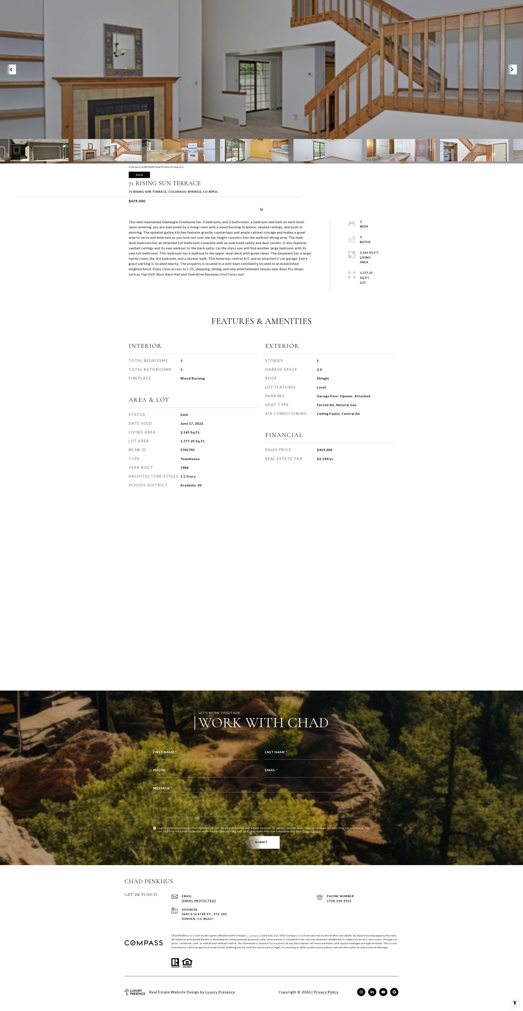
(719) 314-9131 (339, 900)
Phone (159, 770)
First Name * (165, 752)
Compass (254, 935)
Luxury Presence (220, 992)
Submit (261, 842)
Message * (162, 788)
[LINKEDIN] (372, 992)
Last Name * (276, 752)
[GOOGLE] (394, 992)
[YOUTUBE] (383, 992)
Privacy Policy (311, 831)
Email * (271, 770)
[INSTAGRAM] (361, 992)
